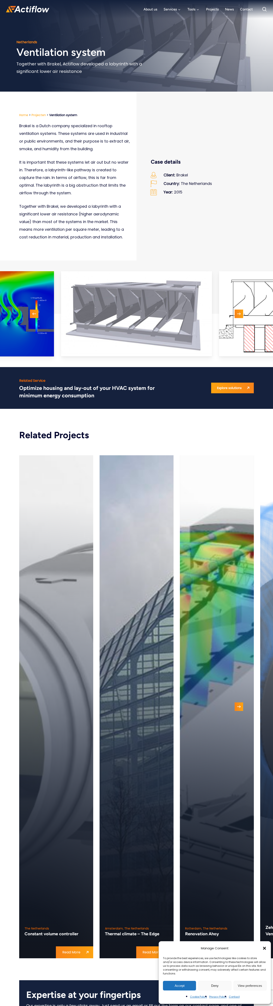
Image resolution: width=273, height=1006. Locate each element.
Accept (179, 985)
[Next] (239, 314)
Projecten (39, 115)
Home (23, 115)
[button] (264, 948)
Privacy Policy (218, 997)
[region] (136, 313)
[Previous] (34, 314)
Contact (234, 997)
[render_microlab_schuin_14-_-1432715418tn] (136, 313)
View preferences (250, 985)
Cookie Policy (198, 997)
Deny (215, 985)
